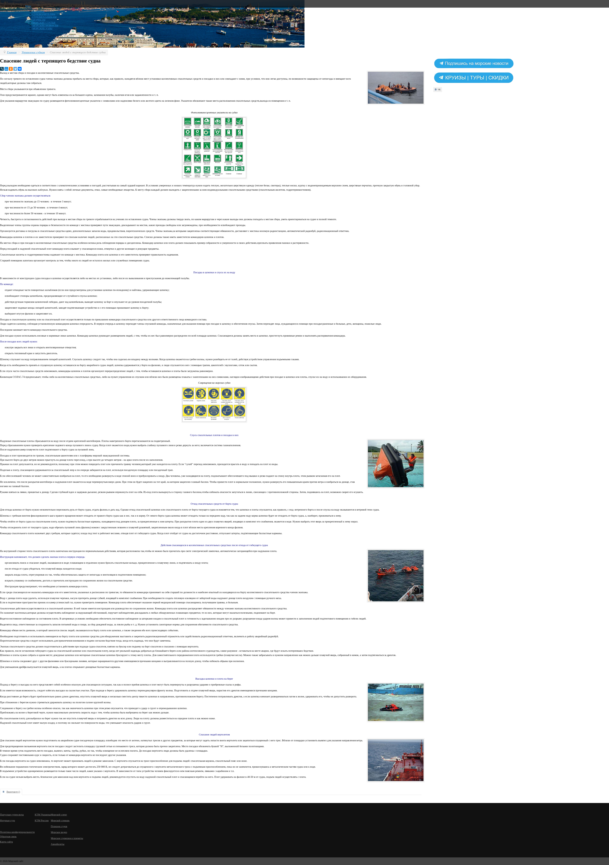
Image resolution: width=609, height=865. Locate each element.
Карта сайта (6, 841)
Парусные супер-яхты (12, 814)
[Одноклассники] (11, 69)
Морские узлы (42, 28)
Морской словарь (60, 820)
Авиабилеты (57, 844)
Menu (28, 6)
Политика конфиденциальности (17, 832)
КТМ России (42, 820)
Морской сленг (59, 814)
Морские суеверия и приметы (67, 838)
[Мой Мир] (6, 69)
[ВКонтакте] (20, 69)
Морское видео (59, 832)
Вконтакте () (13, 791)
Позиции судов (59, 826)
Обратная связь (8, 836)
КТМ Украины (43, 814)
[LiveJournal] (2, 69)
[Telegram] (15, 69)
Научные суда (7, 820)
